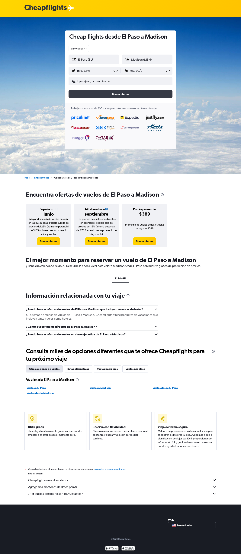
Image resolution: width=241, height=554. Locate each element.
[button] (92, 71)
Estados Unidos (41, 177)
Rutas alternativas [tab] (78, 368)
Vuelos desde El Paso (165, 387)
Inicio (27, 177)
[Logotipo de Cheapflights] (45, 8)
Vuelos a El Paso (36, 387)
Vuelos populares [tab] (107, 368)
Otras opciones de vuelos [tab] (44, 368)
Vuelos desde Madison (40, 393)
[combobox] (79, 48)
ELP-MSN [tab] (120, 278)
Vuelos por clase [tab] (135, 368)
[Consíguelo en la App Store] (128, 548)
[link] (48, 241)
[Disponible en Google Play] (112, 548)
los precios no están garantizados (109, 469)
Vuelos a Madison (100, 387)
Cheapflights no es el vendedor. (48, 480)
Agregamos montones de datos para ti (52, 487)
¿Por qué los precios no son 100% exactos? (55, 493)
